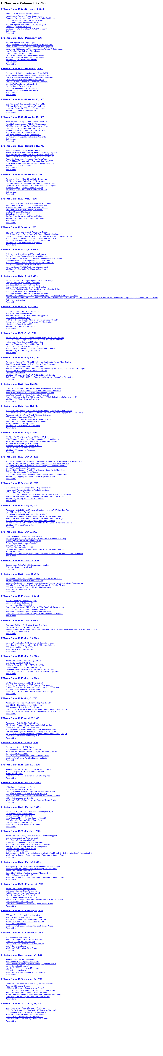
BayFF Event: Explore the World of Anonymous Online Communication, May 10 (36, 709)
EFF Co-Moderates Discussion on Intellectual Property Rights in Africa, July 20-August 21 (40, 494)
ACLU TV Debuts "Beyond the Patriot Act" (22, 346)
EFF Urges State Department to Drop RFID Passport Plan (27, 756)
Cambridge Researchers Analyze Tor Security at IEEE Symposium (31, 669)
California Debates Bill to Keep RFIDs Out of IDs (25, 665)
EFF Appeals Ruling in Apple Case (19, 789)
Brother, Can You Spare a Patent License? (21, 468)
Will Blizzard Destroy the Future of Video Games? (25, 988)
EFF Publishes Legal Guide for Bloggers (21, 601)
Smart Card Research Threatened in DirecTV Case (25, 80)
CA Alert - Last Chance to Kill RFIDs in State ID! (25, 683)
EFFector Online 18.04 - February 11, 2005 (22, 932)
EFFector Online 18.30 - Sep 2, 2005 (19, 333)
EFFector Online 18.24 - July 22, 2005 (19, 483)
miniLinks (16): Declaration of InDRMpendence (24, 243)
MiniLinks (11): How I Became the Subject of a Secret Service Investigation (34, 614)
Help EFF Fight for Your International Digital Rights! (26, 25)
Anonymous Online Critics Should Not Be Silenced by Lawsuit (30, 393)
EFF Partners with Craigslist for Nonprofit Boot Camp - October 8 (31, 238)
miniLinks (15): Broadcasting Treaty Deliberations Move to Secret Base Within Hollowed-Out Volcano (44, 554)
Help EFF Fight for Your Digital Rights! (21, 42)
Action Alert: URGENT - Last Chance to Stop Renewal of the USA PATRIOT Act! (37, 510)
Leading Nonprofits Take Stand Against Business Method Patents (30, 791)
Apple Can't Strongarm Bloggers (18, 986)
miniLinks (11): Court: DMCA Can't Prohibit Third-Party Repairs (30, 375)
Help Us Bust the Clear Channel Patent (20, 133)
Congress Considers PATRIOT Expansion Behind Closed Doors (30, 643)
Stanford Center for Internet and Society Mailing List (25, 216)
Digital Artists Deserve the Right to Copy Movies (24, 366)
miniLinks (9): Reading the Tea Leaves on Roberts (25, 499)
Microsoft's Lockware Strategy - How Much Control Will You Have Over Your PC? (37, 464)
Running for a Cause (13, 551)
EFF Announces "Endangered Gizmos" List (22, 962)
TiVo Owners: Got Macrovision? (18, 318)
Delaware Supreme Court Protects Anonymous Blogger (27, 232)
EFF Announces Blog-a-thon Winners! (20, 417)
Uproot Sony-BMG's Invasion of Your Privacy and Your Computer (31, 185)
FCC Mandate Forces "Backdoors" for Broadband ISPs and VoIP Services (34, 258)
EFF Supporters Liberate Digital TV (19, 647)
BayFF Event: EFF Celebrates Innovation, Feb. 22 (25, 922)
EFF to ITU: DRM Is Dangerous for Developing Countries (28, 844)
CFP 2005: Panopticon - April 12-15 (19, 798)
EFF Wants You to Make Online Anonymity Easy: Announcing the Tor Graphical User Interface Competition (47, 368)
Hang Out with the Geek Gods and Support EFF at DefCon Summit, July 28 (34, 516)
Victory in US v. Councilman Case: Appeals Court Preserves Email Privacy (34, 388)
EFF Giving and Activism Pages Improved (22, 838)
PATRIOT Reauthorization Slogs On (20, 53)
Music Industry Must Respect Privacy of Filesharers (25, 1008)
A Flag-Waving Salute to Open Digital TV (22, 543)
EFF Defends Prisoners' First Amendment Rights (24, 20)
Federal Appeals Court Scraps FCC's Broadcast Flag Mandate (29, 685)
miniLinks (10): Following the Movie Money (23, 426)
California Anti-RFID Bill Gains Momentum (22, 727)
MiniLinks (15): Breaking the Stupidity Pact (22, 736)
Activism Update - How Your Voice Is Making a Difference (28, 415)
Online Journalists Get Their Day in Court (21, 891)
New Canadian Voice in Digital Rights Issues (23, 51)
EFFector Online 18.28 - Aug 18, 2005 (19, 384)
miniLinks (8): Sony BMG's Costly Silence (22, 90)
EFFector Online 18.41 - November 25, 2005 (22, 99)
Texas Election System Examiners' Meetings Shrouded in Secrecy (30, 990)
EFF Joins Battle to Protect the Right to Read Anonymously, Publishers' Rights (35, 585)
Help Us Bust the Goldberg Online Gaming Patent (25, 55)
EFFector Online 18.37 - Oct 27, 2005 (19, 198)
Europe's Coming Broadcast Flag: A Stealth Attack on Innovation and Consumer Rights (39, 236)
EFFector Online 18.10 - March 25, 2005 (21, 782)
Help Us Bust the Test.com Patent (18, 86)
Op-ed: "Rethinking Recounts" (17, 966)
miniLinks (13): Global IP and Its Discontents (23, 399)
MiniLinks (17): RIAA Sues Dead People (21, 948)
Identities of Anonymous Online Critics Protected (24, 344)
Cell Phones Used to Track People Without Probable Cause (28, 260)
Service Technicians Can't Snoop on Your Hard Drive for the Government (33, 391)
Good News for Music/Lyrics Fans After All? (23, 22)
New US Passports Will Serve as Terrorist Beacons (25, 771)
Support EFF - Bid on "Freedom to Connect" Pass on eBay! (28, 873)
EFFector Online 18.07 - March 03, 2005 (21, 862)
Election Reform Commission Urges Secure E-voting (26, 287)
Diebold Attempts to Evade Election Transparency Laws (27, 126)
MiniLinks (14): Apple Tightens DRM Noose (23, 824)
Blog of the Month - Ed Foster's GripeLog (21, 88)
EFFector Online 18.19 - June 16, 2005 (20, 596)
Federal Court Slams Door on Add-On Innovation (24, 342)
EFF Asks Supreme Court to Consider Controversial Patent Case (30, 263)
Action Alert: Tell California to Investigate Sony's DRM (27, 73)
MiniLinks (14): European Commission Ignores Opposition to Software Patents (35, 855)
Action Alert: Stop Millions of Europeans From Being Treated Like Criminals (35, 338)
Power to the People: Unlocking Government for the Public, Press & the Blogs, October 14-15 (41, 523)
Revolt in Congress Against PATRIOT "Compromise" (26, 124)
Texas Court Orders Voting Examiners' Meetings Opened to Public (31, 964)
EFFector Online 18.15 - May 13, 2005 (20, 678)
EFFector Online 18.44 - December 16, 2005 (22, 9)
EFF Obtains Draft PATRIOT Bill (18, 663)
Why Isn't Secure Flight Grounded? (19, 605)
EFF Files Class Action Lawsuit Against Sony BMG (25, 104)
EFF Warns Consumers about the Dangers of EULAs (26, 919)
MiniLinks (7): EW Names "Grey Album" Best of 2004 (27, 1019)
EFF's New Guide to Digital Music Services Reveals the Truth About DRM (34, 340)
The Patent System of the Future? (18, 212)
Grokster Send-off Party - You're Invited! (21, 849)
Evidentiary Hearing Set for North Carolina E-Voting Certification (30, 18)
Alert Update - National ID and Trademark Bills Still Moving (29, 725)
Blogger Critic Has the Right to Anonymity (22, 443)
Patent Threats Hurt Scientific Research (20, 895)
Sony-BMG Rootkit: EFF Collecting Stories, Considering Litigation (31, 152)
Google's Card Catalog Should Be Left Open (23, 283)
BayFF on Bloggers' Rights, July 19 (19, 547)
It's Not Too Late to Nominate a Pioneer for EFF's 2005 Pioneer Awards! (33, 995)
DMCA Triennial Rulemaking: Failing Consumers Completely (29, 77)
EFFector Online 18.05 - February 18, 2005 (22, 910)
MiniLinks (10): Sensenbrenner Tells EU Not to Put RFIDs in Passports (33, 711)
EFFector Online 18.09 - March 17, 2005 (21, 807)
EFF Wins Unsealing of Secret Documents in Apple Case (27, 316)
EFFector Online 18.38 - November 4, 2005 (22, 174)
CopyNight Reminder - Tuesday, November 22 (23, 135)
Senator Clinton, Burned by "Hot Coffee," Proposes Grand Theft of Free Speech (36, 470)
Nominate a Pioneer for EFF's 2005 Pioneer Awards (25, 1014)
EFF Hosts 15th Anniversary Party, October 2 (23, 285)
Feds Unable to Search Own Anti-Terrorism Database (26, 254)
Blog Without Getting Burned (17, 754)
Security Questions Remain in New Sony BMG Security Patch (29, 45)
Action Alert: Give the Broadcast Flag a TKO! (23, 661)
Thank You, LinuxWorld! (15, 373)
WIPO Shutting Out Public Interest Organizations (24, 842)
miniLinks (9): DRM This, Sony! (18, 165)
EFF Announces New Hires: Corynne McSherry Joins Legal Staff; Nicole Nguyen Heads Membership (44, 413)
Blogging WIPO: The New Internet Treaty (22, 84)
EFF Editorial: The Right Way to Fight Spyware (24, 705)
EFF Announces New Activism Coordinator (22, 707)
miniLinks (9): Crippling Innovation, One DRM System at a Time (30, 476)
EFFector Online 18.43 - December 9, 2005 (22, 38)
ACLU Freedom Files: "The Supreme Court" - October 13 (28, 241)
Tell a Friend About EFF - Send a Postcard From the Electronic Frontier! (33, 796)
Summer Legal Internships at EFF (18, 27)
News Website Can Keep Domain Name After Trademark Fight (30, 155)
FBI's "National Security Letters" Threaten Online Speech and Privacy (32, 439)
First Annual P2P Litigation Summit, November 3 (24, 210)
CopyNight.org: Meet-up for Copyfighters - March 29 (26, 818)
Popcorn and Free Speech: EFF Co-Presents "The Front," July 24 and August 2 (36, 496)
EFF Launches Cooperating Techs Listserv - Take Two (26, 371)
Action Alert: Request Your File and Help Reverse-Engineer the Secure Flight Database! (39, 362)
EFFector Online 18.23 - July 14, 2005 (19, 505)
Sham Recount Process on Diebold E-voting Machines (26, 992)
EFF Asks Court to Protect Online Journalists (23, 915)
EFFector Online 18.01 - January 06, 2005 (21, 1003)
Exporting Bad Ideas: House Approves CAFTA (24, 446)
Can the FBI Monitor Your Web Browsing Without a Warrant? (29, 984)
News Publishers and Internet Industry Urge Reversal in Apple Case (31, 751)
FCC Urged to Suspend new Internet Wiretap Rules (25, 106)
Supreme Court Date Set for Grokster (20, 959)
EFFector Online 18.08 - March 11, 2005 (21, 831)
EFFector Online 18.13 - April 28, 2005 (20, 718)
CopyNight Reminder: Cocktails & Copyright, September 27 (28, 293)
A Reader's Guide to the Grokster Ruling (21, 567)
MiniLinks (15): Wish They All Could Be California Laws (28, 997)
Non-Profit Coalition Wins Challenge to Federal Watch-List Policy (31, 163)
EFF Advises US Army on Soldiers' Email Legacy (25, 820)
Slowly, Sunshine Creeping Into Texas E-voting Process (27, 847)
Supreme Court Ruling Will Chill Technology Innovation (27, 565)
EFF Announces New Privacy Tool (19, 937)
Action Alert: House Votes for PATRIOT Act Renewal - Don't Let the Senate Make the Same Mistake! (44, 461)
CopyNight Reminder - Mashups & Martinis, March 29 (26, 794)
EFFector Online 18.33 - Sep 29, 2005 (19, 249)
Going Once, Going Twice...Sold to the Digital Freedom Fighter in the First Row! (36, 474)
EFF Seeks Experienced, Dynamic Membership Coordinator (28, 587)
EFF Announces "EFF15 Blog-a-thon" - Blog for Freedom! (28, 488)
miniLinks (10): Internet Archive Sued (20, 525)
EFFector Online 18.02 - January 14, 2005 (21, 979)
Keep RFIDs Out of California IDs (19, 871)
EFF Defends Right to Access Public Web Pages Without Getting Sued (32, 234)
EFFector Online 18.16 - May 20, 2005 (20, 656)
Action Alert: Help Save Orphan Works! (21, 889)
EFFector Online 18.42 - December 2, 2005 (22, 68)
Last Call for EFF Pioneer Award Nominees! (22, 968)
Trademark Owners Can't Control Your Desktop (24, 536)
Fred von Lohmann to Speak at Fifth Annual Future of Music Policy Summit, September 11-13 (41, 397)
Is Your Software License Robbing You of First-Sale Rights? (28, 419)
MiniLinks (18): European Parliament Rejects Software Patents (29, 904)
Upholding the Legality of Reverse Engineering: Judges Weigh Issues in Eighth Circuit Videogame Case (45, 583)
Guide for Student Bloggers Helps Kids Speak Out (25, 128)
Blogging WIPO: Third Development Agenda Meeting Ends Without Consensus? (36, 466)
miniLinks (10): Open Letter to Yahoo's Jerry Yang (25, 218)
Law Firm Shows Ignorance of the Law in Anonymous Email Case (31, 731)
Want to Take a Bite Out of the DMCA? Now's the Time (27, 208)
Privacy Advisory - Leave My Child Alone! (22, 424)
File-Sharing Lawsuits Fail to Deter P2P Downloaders (26, 181)
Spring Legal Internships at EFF (18, 214)
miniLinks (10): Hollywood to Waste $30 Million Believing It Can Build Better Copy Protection (42, 296)
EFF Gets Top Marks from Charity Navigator (23, 689)
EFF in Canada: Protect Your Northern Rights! (23, 265)
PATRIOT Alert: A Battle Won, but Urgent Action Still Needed (29, 157)
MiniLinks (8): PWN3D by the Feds (19, 649)
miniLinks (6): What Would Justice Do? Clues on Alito (26, 190)
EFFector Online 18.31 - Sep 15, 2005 (19, 306)
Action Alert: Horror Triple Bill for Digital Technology (26, 179)
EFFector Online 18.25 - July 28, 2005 (19, 456)
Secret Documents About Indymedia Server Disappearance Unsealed (32, 441)
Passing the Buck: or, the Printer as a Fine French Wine (26, 159)
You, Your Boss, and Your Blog (17, 545)
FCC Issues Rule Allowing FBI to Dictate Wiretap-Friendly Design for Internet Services (39, 411)
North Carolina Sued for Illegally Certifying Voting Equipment (29, 47)
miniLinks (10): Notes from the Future (20, 326)
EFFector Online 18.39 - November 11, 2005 (22, 146)
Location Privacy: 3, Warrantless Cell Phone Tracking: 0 (27, 82)
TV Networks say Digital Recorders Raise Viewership (26, 137)
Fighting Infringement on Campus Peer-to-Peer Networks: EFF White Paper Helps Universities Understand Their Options (51, 629)
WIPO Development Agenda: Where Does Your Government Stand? (32, 320)
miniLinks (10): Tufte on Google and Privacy (23, 351)
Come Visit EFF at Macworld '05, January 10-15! (24, 1017)
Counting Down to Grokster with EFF (20, 814)
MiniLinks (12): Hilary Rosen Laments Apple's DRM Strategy (29, 691)
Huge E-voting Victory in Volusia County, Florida (24, 16)
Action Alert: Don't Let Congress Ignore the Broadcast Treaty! (29, 281)
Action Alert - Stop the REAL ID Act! (20, 747)
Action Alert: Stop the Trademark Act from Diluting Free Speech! (30, 812)
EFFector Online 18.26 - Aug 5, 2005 (19, 432)
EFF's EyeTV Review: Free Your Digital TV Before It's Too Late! (31, 1010)
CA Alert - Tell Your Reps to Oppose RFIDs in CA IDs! (27, 437)
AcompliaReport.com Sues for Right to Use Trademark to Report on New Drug (36, 539)
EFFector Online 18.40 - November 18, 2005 (22, 117)
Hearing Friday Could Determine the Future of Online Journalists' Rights (33, 866)
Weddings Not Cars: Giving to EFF (19, 324)
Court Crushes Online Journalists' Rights (21, 840)
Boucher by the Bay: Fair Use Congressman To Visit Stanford (29, 322)
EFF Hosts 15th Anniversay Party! (19, 313)
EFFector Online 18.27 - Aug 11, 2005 (19, 406)
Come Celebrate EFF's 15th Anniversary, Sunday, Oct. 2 (27, 267)
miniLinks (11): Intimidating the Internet (21, 110)
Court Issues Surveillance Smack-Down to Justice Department (29, 203)
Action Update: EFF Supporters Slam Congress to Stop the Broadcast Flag (34, 579)
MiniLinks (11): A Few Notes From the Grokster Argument (28, 776)
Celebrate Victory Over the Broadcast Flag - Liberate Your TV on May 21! (34, 687)
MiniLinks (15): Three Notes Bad (18, 589)
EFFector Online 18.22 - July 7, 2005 (19, 532)
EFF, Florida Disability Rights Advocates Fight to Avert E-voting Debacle (33, 289)
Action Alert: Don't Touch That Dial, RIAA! (22, 311)
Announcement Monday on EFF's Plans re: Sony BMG (27, 122)
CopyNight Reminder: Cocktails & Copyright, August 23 (27, 395)
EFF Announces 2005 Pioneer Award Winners (23, 749)
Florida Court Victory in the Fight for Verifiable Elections (27, 490)
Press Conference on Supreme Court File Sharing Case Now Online (31, 869)
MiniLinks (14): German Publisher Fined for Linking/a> (27, 758)
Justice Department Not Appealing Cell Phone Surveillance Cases (30, 183)
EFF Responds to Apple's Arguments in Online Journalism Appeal (31, 729)
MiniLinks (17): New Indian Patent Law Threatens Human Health (31, 800)
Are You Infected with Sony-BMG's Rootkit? (23, 150)
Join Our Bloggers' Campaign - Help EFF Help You (25, 130)
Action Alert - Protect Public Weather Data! (22, 723)
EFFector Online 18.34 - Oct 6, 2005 (18, 227)
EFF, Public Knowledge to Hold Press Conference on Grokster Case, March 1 (35, 899)
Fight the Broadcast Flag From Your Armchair (23, 893)
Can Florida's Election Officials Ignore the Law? (24, 667)
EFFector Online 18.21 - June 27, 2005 (20, 560)
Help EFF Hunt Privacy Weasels (18, 512)
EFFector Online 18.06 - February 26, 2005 (22, 884)
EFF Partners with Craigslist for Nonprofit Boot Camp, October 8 (30, 348)
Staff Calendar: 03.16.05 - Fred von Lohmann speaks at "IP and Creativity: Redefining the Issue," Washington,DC (49, 853)
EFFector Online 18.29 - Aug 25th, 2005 (20, 357)
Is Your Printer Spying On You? (18, 492)
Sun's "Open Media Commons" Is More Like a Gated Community (31, 364)
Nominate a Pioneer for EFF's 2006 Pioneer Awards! (25, 58)
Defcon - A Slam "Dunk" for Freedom (20, 448)
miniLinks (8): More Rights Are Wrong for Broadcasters (27, 269)
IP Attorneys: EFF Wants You (17, 851)
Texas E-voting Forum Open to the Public (21, 897)
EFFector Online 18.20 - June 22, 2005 (20, 574)
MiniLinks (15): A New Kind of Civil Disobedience (25, 972)
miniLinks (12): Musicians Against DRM (21, 60)
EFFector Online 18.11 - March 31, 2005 (21, 764)
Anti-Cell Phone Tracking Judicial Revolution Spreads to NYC (29, 161)
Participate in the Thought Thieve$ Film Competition (26, 421)
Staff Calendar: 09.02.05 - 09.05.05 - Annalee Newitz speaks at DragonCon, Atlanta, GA (39, 377)
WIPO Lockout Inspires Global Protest (20, 787)
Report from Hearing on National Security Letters (24, 188)
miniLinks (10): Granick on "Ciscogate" (21, 450)
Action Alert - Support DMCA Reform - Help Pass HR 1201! (29, 703)
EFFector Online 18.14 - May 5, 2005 (19, 698)
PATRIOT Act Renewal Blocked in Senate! (22, 14)
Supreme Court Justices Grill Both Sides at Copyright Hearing (29, 769)
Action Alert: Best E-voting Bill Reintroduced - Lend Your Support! (31, 836)
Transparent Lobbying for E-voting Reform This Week (26, 625)
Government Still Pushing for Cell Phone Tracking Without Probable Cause (34, 49)
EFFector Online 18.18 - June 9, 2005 (19, 620)
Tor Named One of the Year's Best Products (22, 627)
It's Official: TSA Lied (14, 774)
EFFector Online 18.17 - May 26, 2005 (20, 638)
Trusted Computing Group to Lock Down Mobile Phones (27, 256)
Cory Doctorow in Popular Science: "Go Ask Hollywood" (28, 1012)
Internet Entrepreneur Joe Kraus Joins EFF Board (24, 581)
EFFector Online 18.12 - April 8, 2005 (19, 742)
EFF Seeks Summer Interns (16, 924)
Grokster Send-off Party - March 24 (19, 816)
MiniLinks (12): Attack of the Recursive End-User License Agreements (32, 672)
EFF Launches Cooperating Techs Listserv (22, 472)
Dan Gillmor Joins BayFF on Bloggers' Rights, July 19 (26, 514)
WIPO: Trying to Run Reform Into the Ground (23, 541)
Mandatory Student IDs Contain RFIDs (20, 942)
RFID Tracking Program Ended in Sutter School (24, 917)
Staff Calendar (11, 31)
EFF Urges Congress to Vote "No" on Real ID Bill (25, 939)
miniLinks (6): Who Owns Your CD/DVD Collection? (26, 29)
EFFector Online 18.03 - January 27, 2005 (21, 955)
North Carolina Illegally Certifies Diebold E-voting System (28, 75)
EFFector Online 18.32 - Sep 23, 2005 (19, 276)
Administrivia (11, 33)
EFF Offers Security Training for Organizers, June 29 (26, 609)
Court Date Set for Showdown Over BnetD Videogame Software (30, 645)
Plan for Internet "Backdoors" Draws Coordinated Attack (27, 205)
